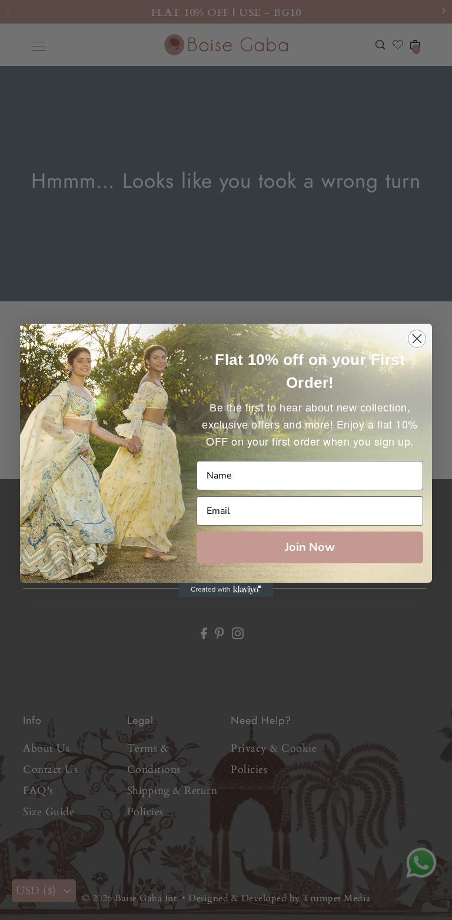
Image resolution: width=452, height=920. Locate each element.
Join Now (310, 547)
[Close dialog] (417, 338)
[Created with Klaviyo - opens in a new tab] (226, 590)
